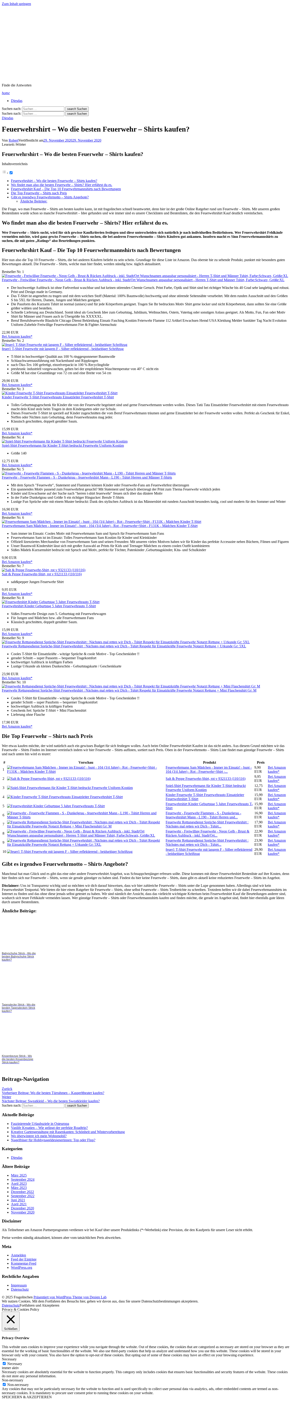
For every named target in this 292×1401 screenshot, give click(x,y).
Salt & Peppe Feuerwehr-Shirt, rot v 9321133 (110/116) (42, 574)
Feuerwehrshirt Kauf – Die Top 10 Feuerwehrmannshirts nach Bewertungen (66, 189)
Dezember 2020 (22, 1208)
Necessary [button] (9, 1359)
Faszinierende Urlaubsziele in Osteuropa (40, 1124)
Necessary (14, 1364)
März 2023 (19, 1188)
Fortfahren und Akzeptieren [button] (39, 1305)
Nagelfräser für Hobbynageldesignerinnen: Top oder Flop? (53, 1140)
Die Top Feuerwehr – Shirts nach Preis (39, 193)
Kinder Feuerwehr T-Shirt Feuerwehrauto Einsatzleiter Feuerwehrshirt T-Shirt (58, 397)
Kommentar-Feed (23, 1263)
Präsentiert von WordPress (53, 1297)
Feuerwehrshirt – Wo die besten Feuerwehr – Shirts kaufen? (54, 181)
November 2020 (22, 1212)
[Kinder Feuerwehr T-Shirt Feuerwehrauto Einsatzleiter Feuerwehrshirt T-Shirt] (59, 393)
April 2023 (19, 1184)
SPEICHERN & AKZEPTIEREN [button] (27, 1397)
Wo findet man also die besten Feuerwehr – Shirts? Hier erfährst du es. (61, 185)
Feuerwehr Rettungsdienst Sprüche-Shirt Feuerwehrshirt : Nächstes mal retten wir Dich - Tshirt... (207, 824)
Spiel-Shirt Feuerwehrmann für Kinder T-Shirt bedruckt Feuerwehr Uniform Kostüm (63, 445)
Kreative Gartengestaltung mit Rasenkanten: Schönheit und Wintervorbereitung (68, 1132)
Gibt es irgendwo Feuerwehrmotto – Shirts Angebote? (50, 197)
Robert (13, 140)
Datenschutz (20, 1289)
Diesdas (16, 101)
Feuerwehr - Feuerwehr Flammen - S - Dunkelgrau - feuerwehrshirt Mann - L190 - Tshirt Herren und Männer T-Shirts (87, 477)
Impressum (19, 1285)
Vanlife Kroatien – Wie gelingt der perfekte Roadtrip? (49, 1128)
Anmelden (18, 1255)
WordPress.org (21, 1267)
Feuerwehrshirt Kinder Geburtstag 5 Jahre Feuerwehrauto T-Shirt (49, 606)
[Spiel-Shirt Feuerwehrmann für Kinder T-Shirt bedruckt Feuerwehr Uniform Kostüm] (65, 441)
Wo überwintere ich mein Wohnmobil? (39, 1136)
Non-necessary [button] (12, 1380)
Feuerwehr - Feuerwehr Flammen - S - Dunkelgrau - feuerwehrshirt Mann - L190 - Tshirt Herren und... (203, 815)
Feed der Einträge (23, 1259)
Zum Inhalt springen (16, 4)
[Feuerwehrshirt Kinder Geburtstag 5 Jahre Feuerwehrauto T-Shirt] (50, 602)
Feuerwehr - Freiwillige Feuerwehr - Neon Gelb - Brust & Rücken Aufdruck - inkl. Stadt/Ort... (207, 833)
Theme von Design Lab (89, 1297)
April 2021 (19, 1204)
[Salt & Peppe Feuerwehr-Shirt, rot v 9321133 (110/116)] (43, 570)
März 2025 (19, 1175)
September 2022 (22, 1196)
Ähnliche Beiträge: (33, 201)
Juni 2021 (18, 1200)
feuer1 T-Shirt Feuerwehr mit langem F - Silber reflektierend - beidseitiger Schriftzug (63, 349)
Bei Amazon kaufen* (17, 336)
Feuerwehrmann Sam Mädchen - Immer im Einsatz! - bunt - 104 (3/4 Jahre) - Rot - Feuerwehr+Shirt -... (209, 769)
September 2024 (22, 1179)
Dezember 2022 (22, 1192)
